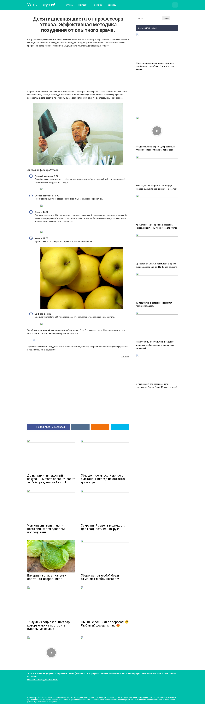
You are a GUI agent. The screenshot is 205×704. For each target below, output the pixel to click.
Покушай (82, 5)
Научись (69, 5)
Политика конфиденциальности (42, 679)
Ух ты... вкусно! (41, 5)
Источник (125, 356)
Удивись (112, 5)
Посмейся (97, 5)
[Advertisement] (78, 70)
